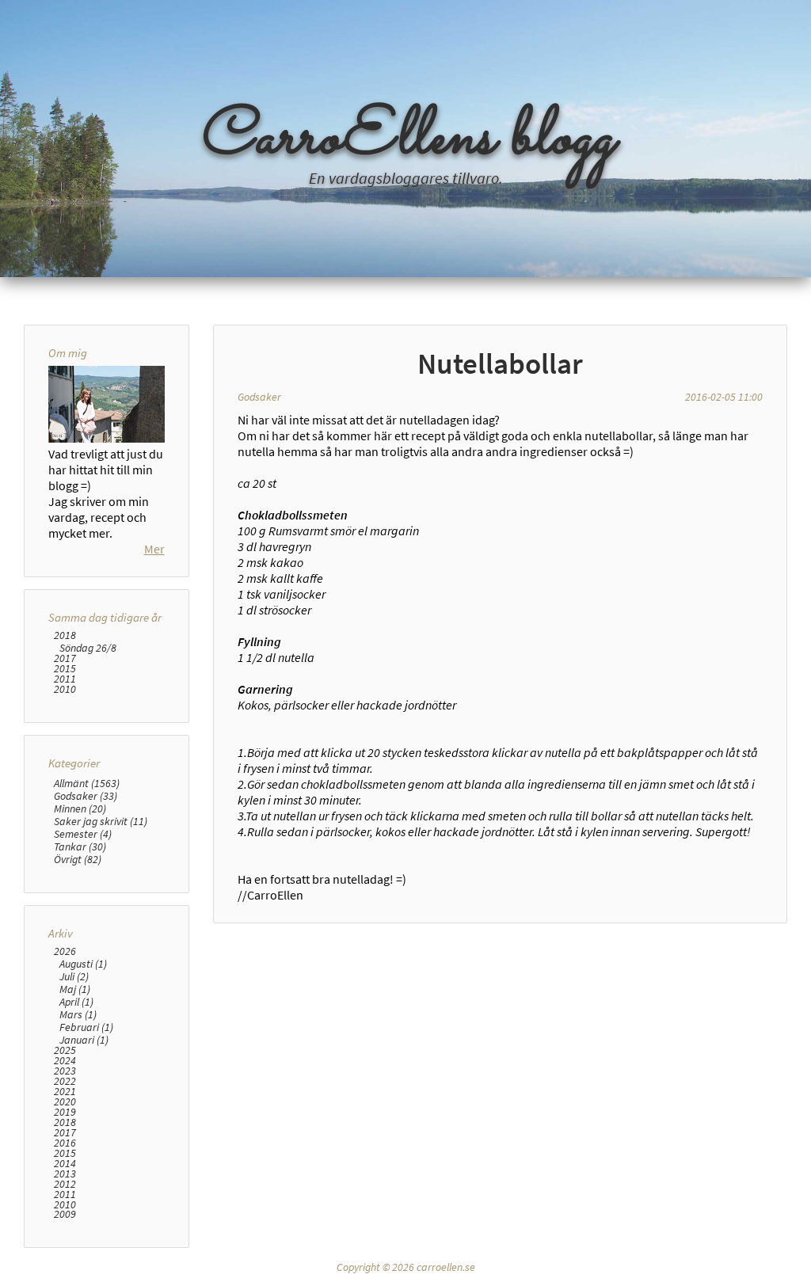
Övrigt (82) (77, 859)
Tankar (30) (80, 846)
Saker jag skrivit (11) (100, 821)
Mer (154, 549)
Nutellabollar (500, 363)
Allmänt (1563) (87, 783)
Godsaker (259, 397)
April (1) (76, 1002)
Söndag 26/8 (87, 648)
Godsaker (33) (85, 796)
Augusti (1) (83, 964)
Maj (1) (74, 989)
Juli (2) (74, 976)
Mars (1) (78, 1014)
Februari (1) (86, 1027)
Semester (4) (83, 834)
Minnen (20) (80, 808)
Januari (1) (84, 1040)
